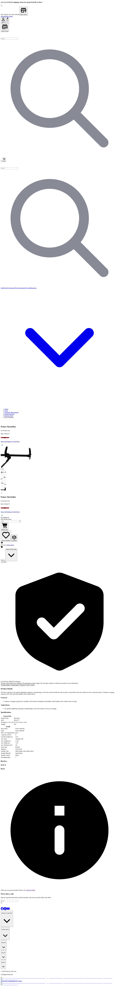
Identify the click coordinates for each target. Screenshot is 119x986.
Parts (32, 685)
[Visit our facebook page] (2, 909)
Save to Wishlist (5, 540)
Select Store (4, 31)
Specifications (15, 685)
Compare (14, 540)
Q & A (28, 685)
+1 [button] (1, 493)
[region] (59, 11)
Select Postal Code (11, 549)
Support (3, 16)
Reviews (22, 685)
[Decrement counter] (1, 521)
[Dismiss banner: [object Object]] (1, 6)
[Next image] (3, 469)
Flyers (16, 288)
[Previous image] (1, 469)
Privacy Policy (18, 981)
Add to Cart (4, 529)
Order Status (9, 16)
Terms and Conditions (7, 981)
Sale (2, 288)
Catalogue (21, 288)
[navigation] (59, 16)
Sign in (3, 22)
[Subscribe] (1, 903)
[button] (59, 164)
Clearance (12, 288)
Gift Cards (27, 288)
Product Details (5, 685)
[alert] (59, 623)
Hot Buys (6, 288)
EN (7, 20)
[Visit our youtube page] (8, 909)
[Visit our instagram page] (5, 909)
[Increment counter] (20, 521)
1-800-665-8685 (30, 890)
